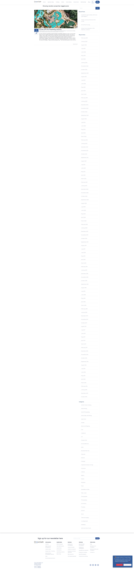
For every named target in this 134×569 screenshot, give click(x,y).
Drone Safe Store (85, 443)
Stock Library (69, 2)
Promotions (83, 503)
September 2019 (84, 242)
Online (62, 2)
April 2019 (83, 259)
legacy (82, 475)
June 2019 (83, 252)
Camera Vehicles (71, 547)
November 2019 (84, 235)
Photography (84, 500)
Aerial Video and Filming (86, 415)
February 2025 (84, 38)
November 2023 (84, 66)
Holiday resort (50, 31)
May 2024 (83, 55)
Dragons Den (84, 440)
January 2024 (84, 62)
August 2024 (84, 45)
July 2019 (83, 249)
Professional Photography (70, 545)
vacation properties (55, 31)
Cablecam (83, 433)
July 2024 (83, 48)
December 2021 (84, 147)
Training (57, 2)
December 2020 (84, 189)
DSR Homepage (60, 544)
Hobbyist (83, 461)
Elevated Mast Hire (85, 450)
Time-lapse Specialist (72, 556)
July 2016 (83, 368)
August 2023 (84, 76)
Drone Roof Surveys (85, 24)
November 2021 (84, 150)
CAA (82, 429)
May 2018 (83, 298)
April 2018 (83, 301)
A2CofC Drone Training (86, 405)
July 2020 (83, 206)
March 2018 (83, 305)
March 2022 (83, 136)
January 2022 (84, 143)
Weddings (83, 524)
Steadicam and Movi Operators (72, 552)
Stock (82, 514)
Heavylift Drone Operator (83, 550)
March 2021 (83, 178)
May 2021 (83, 171)
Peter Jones (83, 493)
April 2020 (83, 217)
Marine (82, 478)
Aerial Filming (84, 408)
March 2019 (83, 263)
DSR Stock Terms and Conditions (94, 550)
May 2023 (83, 87)
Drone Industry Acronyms (50, 558)
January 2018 (84, 312)
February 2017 (84, 347)
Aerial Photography (57, 30)
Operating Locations (60, 552)
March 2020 (83, 220)
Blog (89, 2)
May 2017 (83, 337)
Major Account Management (48, 547)
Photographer (84, 496)
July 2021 (83, 164)
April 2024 (83, 59)
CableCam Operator (72, 549)
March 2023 (83, 94)
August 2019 (83, 245)
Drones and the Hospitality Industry (50, 29)
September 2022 (85, 115)
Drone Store (76, 2)
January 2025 (84, 41)
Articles (82, 422)
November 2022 (84, 108)
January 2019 (84, 270)
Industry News (48, 549)
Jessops (83, 471)
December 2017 (84, 315)
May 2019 (83, 256)
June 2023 (83, 83)
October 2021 (84, 154)
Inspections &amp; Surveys (87, 464)
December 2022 (84, 104)
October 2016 (84, 358)
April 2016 (83, 379)
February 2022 (84, 140)
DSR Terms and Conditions (93, 547)
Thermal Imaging (85, 517)
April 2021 (83, 175)
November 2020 (84, 192)
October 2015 (84, 396)
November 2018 (84, 277)
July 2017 (83, 330)
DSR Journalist (42, 30)
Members (83, 482)
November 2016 (84, 354)
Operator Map (51, 2)
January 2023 (84, 101)
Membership (83, 2)
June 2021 (83, 168)
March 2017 (83, 344)
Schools (83, 510)
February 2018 (84, 308)
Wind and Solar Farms (86, 528)
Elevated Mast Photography (81, 545)
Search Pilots (59, 548)
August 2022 (84, 118)
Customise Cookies (127, 564)
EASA (82, 447)
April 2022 (83, 133)
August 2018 (83, 287)
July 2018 (83, 291)
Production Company (83, 552)
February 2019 (84, 266)
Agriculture (83, 419)
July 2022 (83, 122)
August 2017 (83, 326)
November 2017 (84, 319)
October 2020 (84, 196)
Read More (75, 44)
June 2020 (83, 210)
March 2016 (83, 382)
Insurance (83, 468)
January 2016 (84, 389)
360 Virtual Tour (71, 554)
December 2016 (84, 351)
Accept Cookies (119, 564)
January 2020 (84, 228)
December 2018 (84, 273)
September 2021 (84, 157)
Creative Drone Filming (83, 556)
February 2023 (84, 97)
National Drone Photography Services (49, 554)
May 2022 (83, 129)
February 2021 (84, 182)
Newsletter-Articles (85, 489)
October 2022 (84, 111)
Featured (61, 30)
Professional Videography (81, 548)
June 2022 (83, 125)
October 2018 (84, 280)
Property (64, 30)
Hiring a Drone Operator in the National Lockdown (87, 29)
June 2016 (83, 372)
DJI (82, 436)
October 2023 (84, 69)
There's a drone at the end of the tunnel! (88, 20)
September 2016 (84, 361)
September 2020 (85, 199)
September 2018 (84, 284)
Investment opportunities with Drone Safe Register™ (89, 15)
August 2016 (83, 365)
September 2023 (84, 73)
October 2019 (84, 238)
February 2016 (84, 386)
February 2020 (84, 224)
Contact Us (92, 552)
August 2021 (83, 161)
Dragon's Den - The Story (50, 551)
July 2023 (83, 80)
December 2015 (84, 393)
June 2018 (83, 294)
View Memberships (60, 546)
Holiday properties (44, 31)
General (83, 457)
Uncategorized (84, 521)
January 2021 (84, 185)
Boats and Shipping (85, 426)
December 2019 (84, 231)
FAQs (46, 556)
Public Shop (59, 554)
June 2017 (83, 333)
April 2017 (83, 340)
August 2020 (84, 203)
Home (44, 2)
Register (97, 538)
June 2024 (83, 52)
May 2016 (83, 375)
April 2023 (83, 90)
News (82, 486)
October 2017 (84, 322)
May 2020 (83, 213)
